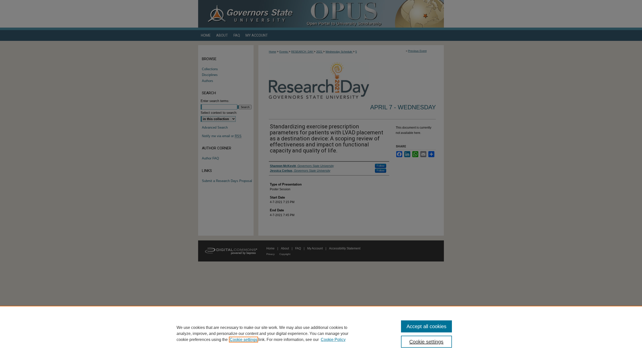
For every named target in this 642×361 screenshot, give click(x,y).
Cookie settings (243, 339)
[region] (321, 333)
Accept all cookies (426, 326)
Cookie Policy (333, 339)
